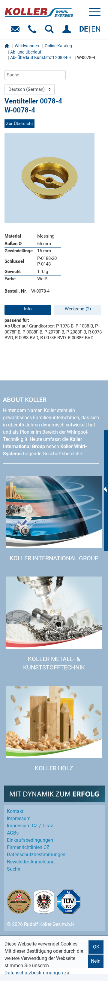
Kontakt (15, 811)
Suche (13, 869)
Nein (95, 961)
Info (28, 309)
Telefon (33, 31)
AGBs (13, 833)
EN (96, 29)
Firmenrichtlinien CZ (28, 847)
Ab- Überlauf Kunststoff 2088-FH (40, 57)
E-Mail (16, 31)
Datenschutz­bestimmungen (36, 854)
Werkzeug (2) (78, 309)
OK (96, 947)
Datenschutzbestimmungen (33, 973)
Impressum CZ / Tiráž (30, 826)
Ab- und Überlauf (25, 52)
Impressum (19, 818)
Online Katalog (58, 45)
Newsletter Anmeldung (31, 862)
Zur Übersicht (19, 123)
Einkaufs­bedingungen (30, 840)
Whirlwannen (27, 45)
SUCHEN (50, 31)
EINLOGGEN (67, 31)
